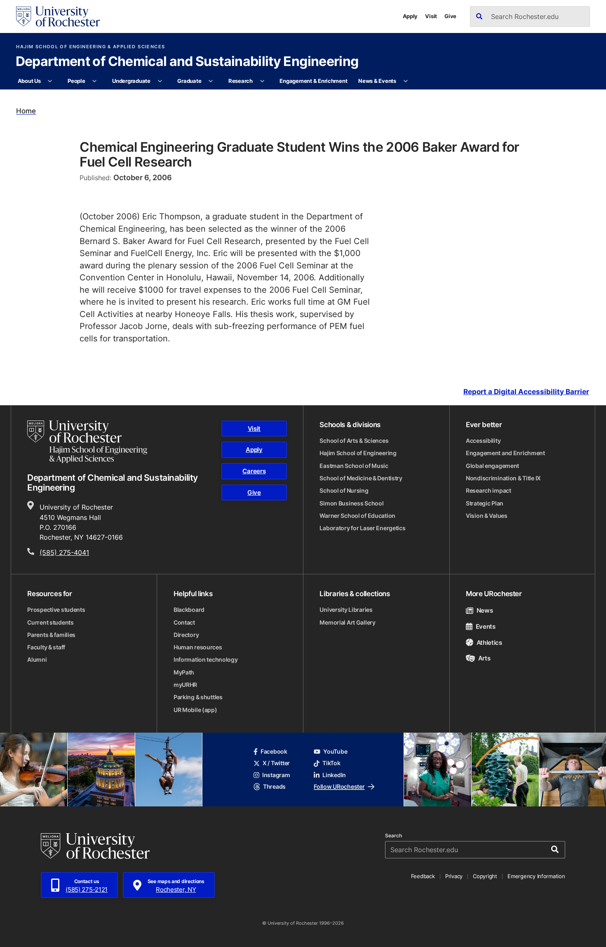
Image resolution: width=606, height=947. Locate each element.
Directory (186, 635)
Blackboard (189, 610)
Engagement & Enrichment (313, 81)
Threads (274, 787)
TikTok (331, 763)
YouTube (335, 751)
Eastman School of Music (353, 466)
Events (486, 626)
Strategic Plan (484, 503)
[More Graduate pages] (211, 81)
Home (26, 111)
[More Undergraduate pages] (160, 81)
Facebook (274, 751)
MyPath (184, 672)
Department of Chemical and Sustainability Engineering (187, 62)
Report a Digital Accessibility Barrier (526, 391)
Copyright (485, 876)
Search (393, 835)
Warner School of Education (357, 516)
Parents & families (51, 635)
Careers (253, 470)
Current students (50, 622)
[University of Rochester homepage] (57, 16)
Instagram (276, 775)
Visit (431, 16)
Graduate (189, 81)
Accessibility (483, 441)
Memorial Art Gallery (347, 622)
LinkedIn (334, 775)
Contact (184, 622)
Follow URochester (339, 787)
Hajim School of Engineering (357, 453)
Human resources (198, 647)
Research (240, 81)
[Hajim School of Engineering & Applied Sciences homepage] (87, 442)
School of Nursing (343, 490)
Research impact (488, 490)
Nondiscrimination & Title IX (503, 478)
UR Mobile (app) (195, 710)
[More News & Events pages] (405, 81)
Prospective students (56, 610)
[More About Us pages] (50, 81)
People (76, 81)
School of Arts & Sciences (353, 441)
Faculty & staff (46, 647)
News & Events (377, 81)
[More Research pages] (262, 81)
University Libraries (345, 610)
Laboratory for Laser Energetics (362, 528)
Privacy (454, 876)
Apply (410, 16)
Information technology (206, 660)
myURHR (185, 685)
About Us (29, 81)
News (485, 610)
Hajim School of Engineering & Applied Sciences (90, 47)
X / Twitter (276, 763)
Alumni (37, 660)
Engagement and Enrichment (505, 453)
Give (450, 16)
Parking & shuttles (198, 697)
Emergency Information (536, 876)
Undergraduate (131, 81)
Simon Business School (351, 503)
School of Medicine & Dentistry (360, 478)
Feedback (423, 876)
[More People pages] (94, 81)
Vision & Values (486, 516)
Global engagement (492, 466)
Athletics (489, 642)
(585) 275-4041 (64, 552)
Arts (484, 658)
